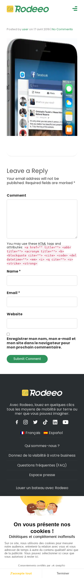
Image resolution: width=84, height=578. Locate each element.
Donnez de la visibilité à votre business (42, 455)
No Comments (62, 29)
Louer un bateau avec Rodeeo (42, 487)
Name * (14, 271)
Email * (13, 292)
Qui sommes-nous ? (42, 445)
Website (14, 314)
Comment (16, 195)
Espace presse (42, 474)
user (25, 29)
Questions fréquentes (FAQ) (42, 465)
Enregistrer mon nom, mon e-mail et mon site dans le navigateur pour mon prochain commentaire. (41, 343)
